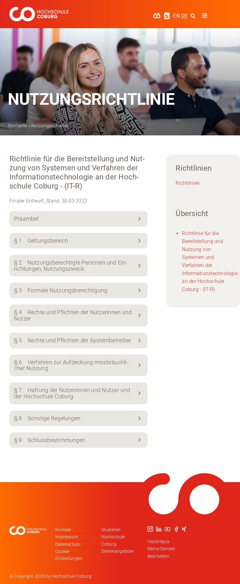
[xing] (184, 529)
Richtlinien (188, 183)
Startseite (17, 125)
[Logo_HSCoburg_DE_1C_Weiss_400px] (39, 9)
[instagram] (150, 529)
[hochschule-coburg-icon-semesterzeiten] (167, 14)
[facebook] (176, 529)
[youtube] (167, 529)
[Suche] (193, 15)
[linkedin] (159, 529)
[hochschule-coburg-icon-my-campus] (157, 15)
